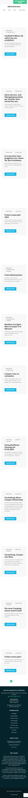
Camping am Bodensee (14, 744)
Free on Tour (14, 747)
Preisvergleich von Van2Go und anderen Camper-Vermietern (14, 742)
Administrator (9, 30)
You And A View (14, 725)
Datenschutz (12, 791)
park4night (14, 713)
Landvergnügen (14, 720)
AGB (8, 791)
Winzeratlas (14, 732)
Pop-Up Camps (14, 723)
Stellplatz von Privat (14, 727)
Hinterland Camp (14, 718)
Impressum (18, 791)
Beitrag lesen (10, 54)
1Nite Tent (14, 730)
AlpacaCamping (14, 716)
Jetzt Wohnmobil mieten (20, 2)
